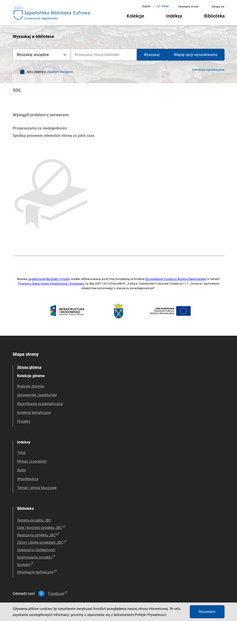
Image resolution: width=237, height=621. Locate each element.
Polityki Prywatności (150, 615)
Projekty (23, 421)
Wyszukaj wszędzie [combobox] (33, 54)
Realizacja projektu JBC (36, 535)
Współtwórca (27, 479)
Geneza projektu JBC (34, 520)
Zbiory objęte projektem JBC (40, 542)
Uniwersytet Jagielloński (37, 395)
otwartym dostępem (60, 72)
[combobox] (104, 55)
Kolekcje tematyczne (34, 412)
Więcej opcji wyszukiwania (195, 54)
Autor (21, 470)
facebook (56, 594)
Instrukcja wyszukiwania (208, 69)
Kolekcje (135, 16)
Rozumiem (207, 612)
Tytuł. (21, 452)
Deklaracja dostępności (36, 550)
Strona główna (29, 367)
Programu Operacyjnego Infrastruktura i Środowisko (51, 283)
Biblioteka (214, 16)
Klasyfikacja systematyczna (40, 404)
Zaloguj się (218, 6)
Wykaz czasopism (32, 461)
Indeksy (174, 16)
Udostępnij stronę (188, 6)
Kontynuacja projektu (34, 557)
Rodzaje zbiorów (30, 386)
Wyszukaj (151, 54)
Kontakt (23, 565)
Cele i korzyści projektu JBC (39, 528)
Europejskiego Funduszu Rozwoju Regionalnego (175, 279)
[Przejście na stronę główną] (52, 13)
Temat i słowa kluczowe (36, 488)
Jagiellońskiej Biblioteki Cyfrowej (49, 279)
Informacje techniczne (35, 572)
